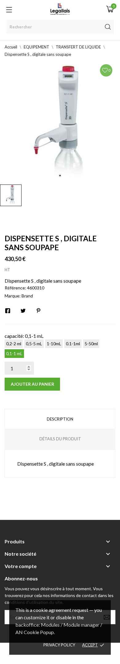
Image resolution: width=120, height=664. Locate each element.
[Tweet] (23, 311)
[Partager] (8, 311)
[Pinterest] (38, 311)
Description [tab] (60, 419)
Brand (27, 295)
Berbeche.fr (60, 656)
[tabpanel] (60, 121)
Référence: (15, 287)
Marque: (13, 295)
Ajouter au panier (32, 384)
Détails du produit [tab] (60, 438)
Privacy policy (59, 644)
